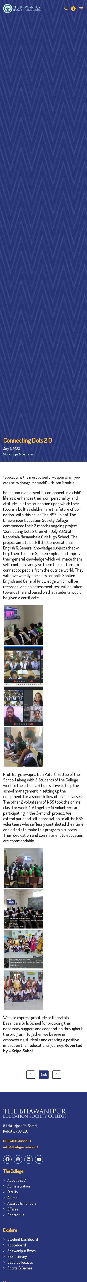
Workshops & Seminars (19, 454)
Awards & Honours (22, 1203)
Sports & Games (19, 1267)
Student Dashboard (22, 1239)
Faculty (12, 1191)
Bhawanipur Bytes (21, 1250)
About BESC (16, 1180)
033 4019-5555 (15, 1141)
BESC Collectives (20, 1262)
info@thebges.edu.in (19, 1147)
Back (44, 1074)
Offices (12, 1208)
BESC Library (17, 1256)
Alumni (12, 1197)
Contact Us (15, 1214)
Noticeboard (16, 1244)
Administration (18, 1185)
